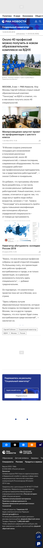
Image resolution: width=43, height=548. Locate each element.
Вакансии (6, 471)
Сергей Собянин (10, 329)
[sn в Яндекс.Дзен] (15, 445)
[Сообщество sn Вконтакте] (23, 445)
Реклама (19, 462)
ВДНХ (6, 333)
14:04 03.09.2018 (8, 32)
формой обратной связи (30, 519)
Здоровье (34, 458)
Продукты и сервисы (33, 462)
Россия (22, 333)
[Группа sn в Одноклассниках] (32, 445)
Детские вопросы (22, 458)
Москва (14, 333)
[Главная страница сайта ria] (14, 21)
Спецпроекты (7, 462)
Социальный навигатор (27, 329)
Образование (7, 458)
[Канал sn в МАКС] (6, 445)
